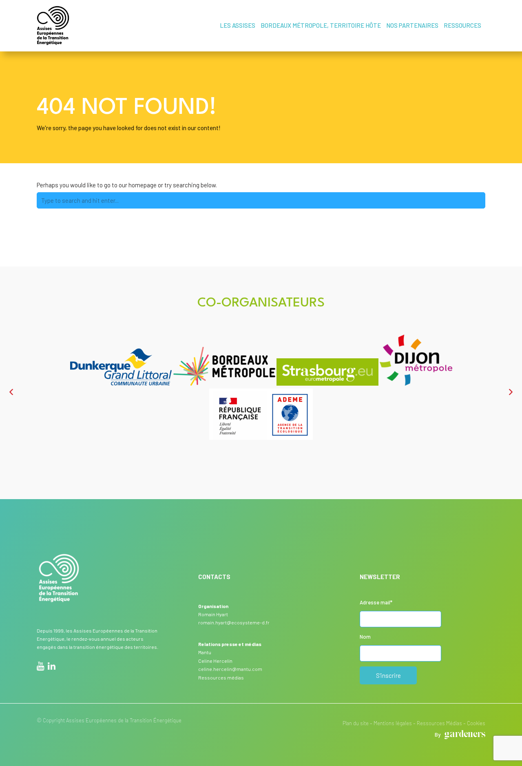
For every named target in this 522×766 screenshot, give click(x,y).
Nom (365, 636)
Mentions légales (393, 723)
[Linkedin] (51, 667)
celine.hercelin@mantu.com (230, 669)
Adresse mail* (376, 602)
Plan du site (356, 723)
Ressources (462, 25)
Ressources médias (221, 677)
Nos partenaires (412, 25)
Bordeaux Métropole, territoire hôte (321, 25)
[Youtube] (40, 667)
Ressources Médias (439, 723)
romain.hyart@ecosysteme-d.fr (234, 622)
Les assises (237, 25)
